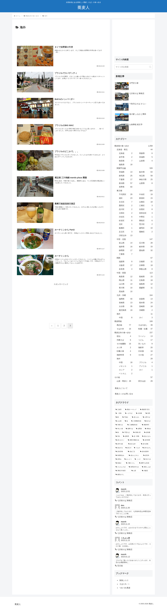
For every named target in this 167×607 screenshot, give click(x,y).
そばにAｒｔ (124, 584)
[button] (150, 67)
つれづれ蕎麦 (124, 588)
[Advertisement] (61, 36)
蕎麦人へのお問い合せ (124, 394)
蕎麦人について (121, 388)
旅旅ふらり (123, 580)
